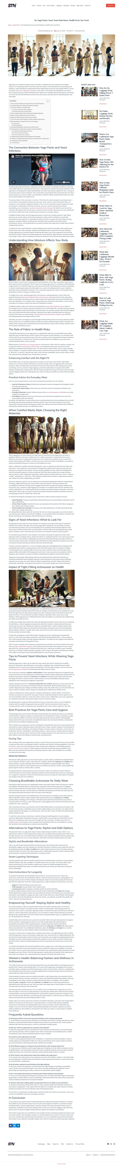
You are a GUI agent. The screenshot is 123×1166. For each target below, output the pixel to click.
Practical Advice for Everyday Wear (22, 111)
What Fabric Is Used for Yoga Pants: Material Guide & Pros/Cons (106, 210)
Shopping (66, 5)
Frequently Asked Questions (20, 140)
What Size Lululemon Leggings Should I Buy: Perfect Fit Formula (106, 257)
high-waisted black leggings (23, 646)
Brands (39, 5)
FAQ (62, 1144)
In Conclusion (15, 142)
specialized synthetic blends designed (41, 208)
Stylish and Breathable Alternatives (23, 131)
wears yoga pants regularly (27, 90)
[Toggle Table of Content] (47, 101)
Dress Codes (51, 5)
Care (44, 5)
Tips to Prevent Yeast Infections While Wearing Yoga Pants (28, 119)
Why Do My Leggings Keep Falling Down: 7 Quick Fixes (106, 91)
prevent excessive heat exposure (19, 748)
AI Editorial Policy (61, 1164)
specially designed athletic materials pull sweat (37, 297)
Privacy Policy (80, 1144)
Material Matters (18, 125)
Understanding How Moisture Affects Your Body (24, 105)
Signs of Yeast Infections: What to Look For (23, 115)
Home (33, 5)
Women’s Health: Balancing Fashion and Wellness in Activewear (30, 138)
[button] (11, 1125)
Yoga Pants (79, 5)
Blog (48, 1144)
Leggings (59, 5)
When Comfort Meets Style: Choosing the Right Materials (27, 113)
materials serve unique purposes (30, 344)
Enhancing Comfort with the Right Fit (23, 109)
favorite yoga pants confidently (18, 669)
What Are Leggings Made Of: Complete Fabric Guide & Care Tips (106, 326)
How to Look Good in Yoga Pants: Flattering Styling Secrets (106, 301)
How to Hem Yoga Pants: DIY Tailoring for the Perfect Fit (106, 163)
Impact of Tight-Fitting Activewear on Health (24, 117)
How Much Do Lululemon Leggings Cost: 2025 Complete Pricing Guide (106, 234)
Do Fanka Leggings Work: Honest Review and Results (106, 114)
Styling (73, 5)
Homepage (41, 1144)
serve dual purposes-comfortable (56, 392)
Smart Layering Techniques (21, 132)
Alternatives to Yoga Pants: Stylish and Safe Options (27, 129)
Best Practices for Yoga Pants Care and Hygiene (24, 121)
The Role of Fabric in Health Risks (20, 107)
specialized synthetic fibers (31, 346)
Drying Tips (16, 123)
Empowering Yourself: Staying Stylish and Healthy (26, 136)
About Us (88, 5)
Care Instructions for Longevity (22, 134)
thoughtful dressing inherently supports (49, 314)
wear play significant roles (54, 306)
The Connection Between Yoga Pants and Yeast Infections (27, 103)
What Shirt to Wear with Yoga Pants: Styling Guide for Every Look (106, 280)
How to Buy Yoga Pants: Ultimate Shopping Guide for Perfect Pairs (106, 187)
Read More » (103, 104)
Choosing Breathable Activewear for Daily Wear (24, 127)
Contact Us (69, 1144)
